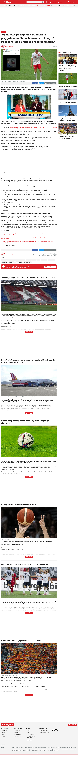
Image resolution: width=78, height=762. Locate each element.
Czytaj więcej (29, 331)
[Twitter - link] (57, 730)
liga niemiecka (19, 262)
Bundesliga (4, 262)
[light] (46, 2)
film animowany (27, 262)
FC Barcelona (10, 260)
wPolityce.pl (3, 29)
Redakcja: (3, 744)
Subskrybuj (55, 254)
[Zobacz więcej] (67, 59)
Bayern (34, 260)
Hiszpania (28, 260)
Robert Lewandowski (20, 260)
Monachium (44, 260)
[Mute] (10, 118)
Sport (8, 29)
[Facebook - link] (52, 730)
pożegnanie (11, 262)
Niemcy (3, 260)
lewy (39, 260)
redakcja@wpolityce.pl (48, 253)
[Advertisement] (39, 16)
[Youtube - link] (55, 730)
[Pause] (8, 118)
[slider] (13, 118)
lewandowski (51, 260)
